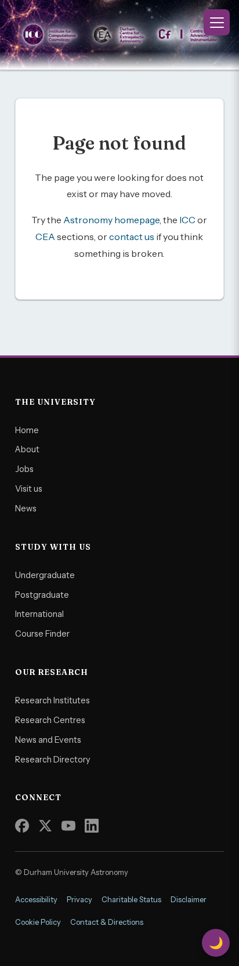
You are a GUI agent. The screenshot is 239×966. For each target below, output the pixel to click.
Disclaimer (189, 899)
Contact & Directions (106, 922)
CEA (45, 236)
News (26, 508)
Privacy (79, 899)
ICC (187, 220)
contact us (131, 236)
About (27, 449)
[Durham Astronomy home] (119, 35)
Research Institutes (52, 700)
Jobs (24, 469)
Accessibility (36, 899)
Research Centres (50, 720)
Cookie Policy (38, 922)
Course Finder (42, 634)
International (39, 614)
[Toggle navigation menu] (217, 22)
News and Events (48, 740)
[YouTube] (68, 826)
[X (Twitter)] (45, 826)
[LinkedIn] (92, 826)
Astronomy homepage (111, 220)
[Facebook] (22, 826)
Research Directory (52, 759)
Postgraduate (42, 595)
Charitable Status (131, 899)
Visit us (28, 489)
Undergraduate (45, 575)
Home (27, 430)
